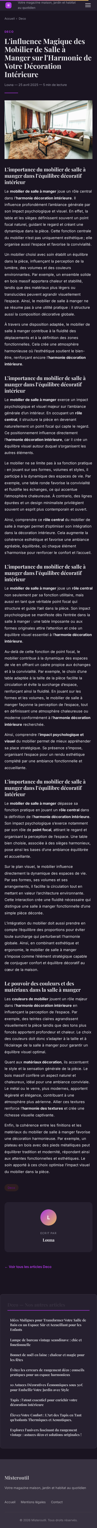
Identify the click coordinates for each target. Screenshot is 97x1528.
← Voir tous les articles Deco (28, 1267)
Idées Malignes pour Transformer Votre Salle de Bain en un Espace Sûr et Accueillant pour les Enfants (48, 1325)
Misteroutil (17, 1477)
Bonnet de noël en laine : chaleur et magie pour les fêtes (47, 1357)
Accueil (10, 18)
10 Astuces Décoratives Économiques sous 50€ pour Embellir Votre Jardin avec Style (46, 1387)
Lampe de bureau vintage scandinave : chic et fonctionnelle (46, 1342)
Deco (22, 18)
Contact (57, 1502)
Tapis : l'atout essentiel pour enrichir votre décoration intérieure (43, 1402)
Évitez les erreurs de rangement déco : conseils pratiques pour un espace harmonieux (47, 1372)
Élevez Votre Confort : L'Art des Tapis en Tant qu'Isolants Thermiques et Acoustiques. (45, 1417)
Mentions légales (33, 1502)
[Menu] (87, 5)
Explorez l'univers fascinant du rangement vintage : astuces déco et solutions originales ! (45, 1432)
